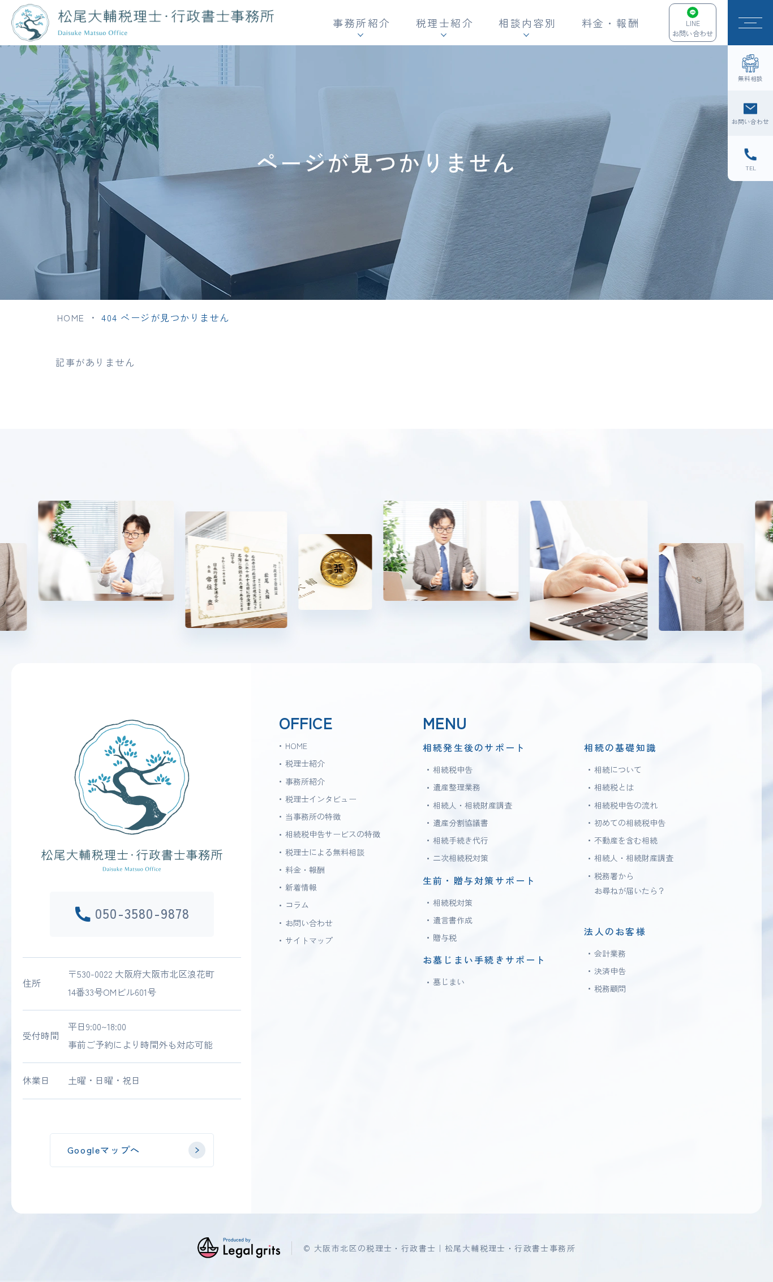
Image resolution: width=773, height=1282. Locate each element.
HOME (71, 317)
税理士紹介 (305, 763)
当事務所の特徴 (313, 816)
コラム (297, 904)
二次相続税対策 (460, 857)
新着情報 (301, 887)
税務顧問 (610, 988)
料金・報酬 (611, 22)
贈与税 (445, 937)
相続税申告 (453, 769)
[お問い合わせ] (750, 113)
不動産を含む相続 (626, 840)
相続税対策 (453, 902)
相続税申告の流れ (626, 805)
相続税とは (614, 787)
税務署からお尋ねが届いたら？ (629, 883)
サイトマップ (309, 940)
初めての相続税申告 (629, 822)
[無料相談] (750, 68)
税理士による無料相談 (324, 852)
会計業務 (610, 953)
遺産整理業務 (456, 787)
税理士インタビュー (321, 799)
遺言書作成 (453, 920)
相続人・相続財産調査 (472, 805)
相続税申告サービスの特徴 (332, 834)
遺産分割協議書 (460, 822)
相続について (618, 769)
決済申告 (610, 970)
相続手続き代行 (460, 840)
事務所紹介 (305, 781)
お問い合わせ (309, 922)
